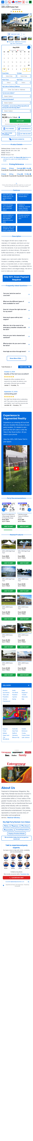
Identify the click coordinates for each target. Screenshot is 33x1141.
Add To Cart (8, 526)
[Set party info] (23, 2)
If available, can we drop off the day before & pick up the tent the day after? (15, 106)
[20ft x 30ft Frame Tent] (24, 571)
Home (2, 5)
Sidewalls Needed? (8, 99)
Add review (24, 367)
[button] (29, 15)
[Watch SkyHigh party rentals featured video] (16, 715)
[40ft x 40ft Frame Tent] (24, 655)
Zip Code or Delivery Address (11, 86)
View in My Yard (21, 157)
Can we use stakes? (8, 93)
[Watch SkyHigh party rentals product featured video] (16, 469)
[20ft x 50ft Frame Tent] (24, 599)
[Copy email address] (28, 881)
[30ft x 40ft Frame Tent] (8, 655)
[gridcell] (4, 54)
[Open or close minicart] (30, 2)
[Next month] (28, 47)
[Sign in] (27, 2)
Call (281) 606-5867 (17, 877)
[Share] (24, 34)
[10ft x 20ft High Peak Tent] (8, 571)
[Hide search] (6, 2)
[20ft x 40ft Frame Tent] (8, 599)
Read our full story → (14, 817)
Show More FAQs (15, 358)
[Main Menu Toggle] (2, 2)
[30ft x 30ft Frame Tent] (8, 627)
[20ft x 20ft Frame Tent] (24, 627)
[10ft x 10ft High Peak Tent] (24, 543)
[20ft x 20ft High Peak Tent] (8, 543)
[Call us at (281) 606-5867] (9, 2)
